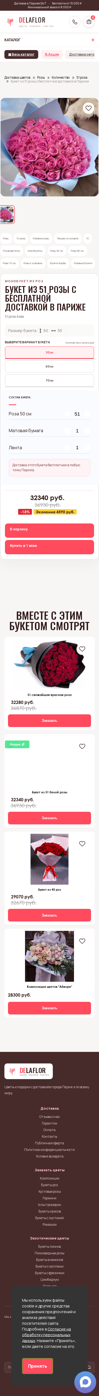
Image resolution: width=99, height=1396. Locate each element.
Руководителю (11, 251)
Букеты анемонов (49, 1259)
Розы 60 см (77, 251)
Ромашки (50, 1224)
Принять (37, 1366)
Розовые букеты (83, 263)
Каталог (12, 40)
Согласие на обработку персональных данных (46, 1334)
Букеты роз (49, 1185)
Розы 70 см (9, 263)
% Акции (52, 54)
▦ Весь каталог (21, 54)
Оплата (49, 1130)
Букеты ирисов (49, 1211)
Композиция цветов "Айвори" (49, 986)
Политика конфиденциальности (49, 1149)
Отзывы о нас (49, 1116)
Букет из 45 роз (49, 889)
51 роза (20, 238)
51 (87, 238)
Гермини (49, 1198)
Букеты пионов (49, 1246)
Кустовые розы (49, 1191)
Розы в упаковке (33, 263)
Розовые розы (41, 238)
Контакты (49, 1136)
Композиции (49, 1178)
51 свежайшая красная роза (50, 694)
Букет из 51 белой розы (49, 792)
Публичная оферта (49, 1143)
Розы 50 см (56, 251)
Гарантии (49, 1123)
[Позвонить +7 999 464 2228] (75, 22)
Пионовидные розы (49, 1253)
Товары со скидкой (67, 238)
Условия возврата (50, 1156)
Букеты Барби (58, 263)
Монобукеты (35, 251)
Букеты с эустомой (49, 1218)
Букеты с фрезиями (49, 1273)
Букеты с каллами (49, 1266)
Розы (6, 238)
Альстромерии (49, 1204)
